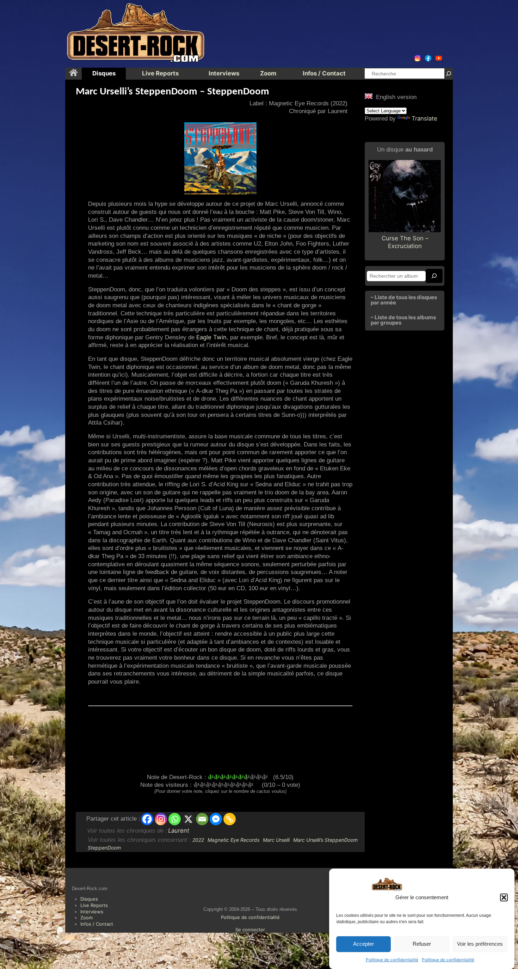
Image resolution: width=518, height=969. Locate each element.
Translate (424, 118)
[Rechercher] (448, 73)
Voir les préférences (480, 944)
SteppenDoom (104, 848)
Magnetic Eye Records (233, 840)
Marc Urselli (276, 840)
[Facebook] (147, 819)
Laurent (178, 830)
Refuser (422, 944)
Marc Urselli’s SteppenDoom (325, 840)
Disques (89, 899)
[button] (503, 897)
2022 (198, 840)
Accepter (363, 944)
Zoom (86, 917)
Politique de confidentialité (392, 959)
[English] (368, 96)
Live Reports (94, 905)
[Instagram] (161, 819)
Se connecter (250, 929)
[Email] (202, 819)
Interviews (91, 911)
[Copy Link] (229, 819)
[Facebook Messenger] (216, 819)
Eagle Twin (211, 337)
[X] (188, 819)
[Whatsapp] (174, 819)
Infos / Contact (96, 924)
